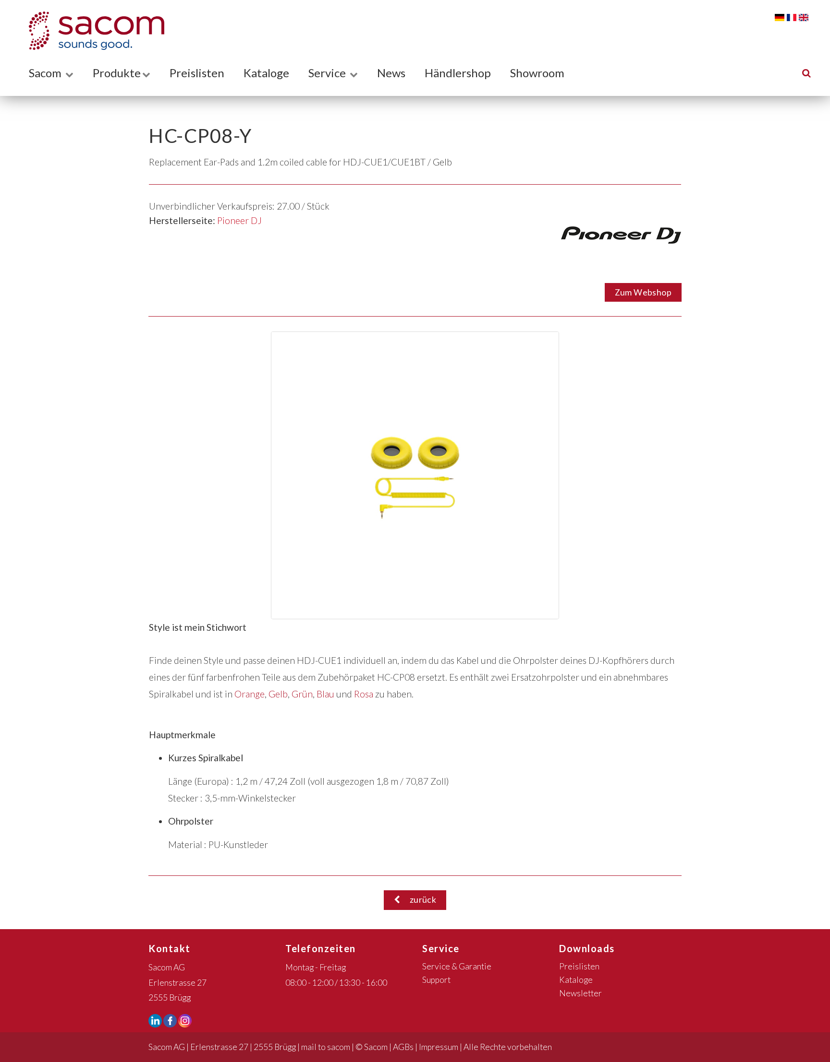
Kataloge (266, 73)
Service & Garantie (456, 966)
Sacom (46, 73)
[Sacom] (91, 31)
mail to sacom (325, 1047)
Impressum (438, 1047)
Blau (325, 693)
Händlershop (458, 73)
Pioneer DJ (239, 220)
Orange (249, 693)
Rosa (363, 693)
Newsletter (580, 993)
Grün (302, 693)
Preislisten (197, 73)
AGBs (403, 1047)
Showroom (537, 73)
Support (436, 980)
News (391, 73)
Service (328, 73)
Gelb (278, 693)
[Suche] (806, 72)
